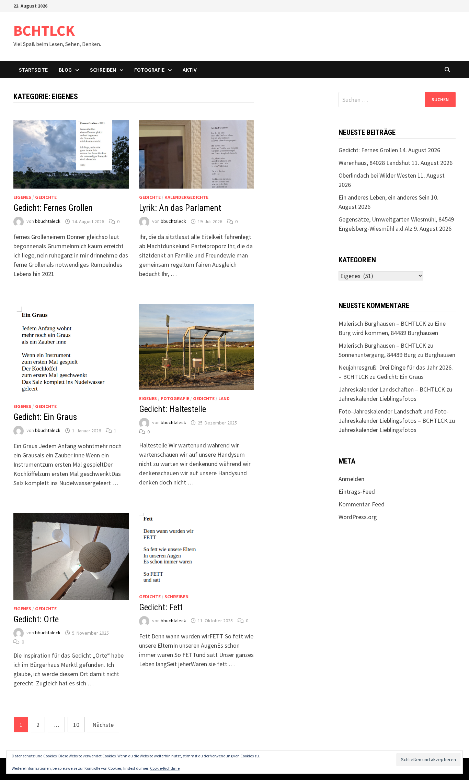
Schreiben (103, 69)
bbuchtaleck (47, 221)
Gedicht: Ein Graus (45, 417)
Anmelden (351, 479)
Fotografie (149, 69)
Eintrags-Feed (357, 491)
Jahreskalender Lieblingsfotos (377, 399)
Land (224, 398)
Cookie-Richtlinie (165, 768)
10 (76, 725)
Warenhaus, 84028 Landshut (374, 163)
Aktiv (190, 69)
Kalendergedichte (186, 197)
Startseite (33, 69)
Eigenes (22, 197)
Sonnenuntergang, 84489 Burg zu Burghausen (397, 355)
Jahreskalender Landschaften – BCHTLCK (392, 389)
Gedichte (46, 197)
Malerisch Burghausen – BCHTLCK (382, 323)
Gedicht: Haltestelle (172, 409)
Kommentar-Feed (362, 504)
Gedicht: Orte (36, 619)
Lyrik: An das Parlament (180, 208)
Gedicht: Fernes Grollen (53, 208)
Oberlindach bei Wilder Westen (377, 175)
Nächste (103, 725)
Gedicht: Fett (161, 607)
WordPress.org (358, 517)
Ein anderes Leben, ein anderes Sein (384, 197)
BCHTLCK (44, 30)
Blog (65, 69)
